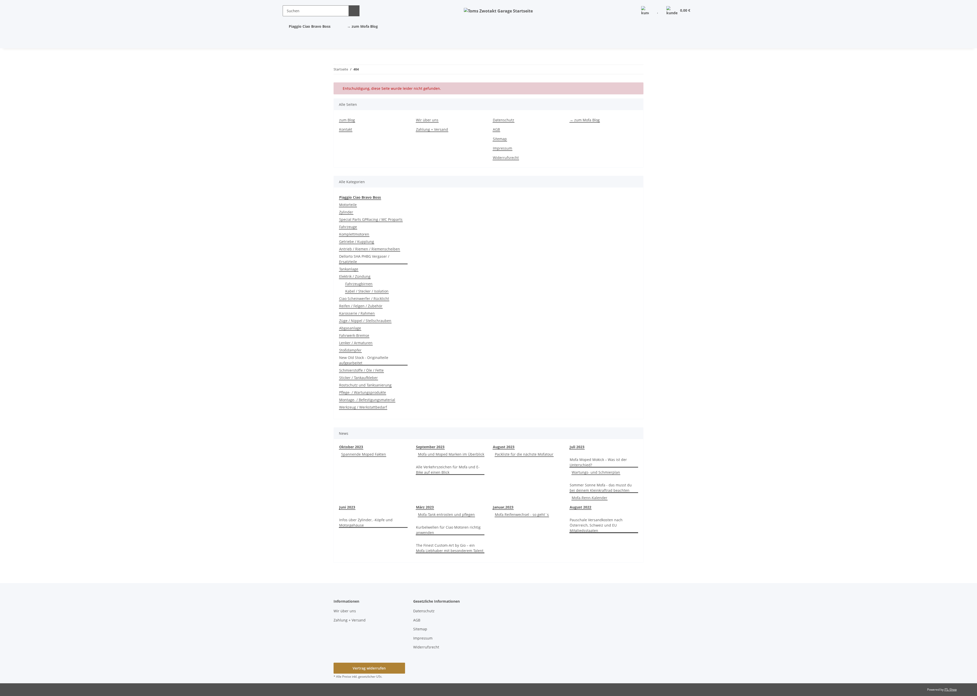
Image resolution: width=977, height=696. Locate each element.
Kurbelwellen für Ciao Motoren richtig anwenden (448, 530)
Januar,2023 (503, 507)
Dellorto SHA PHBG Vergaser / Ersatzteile (364, 259)
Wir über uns (427, 120)
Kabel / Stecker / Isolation (367, 291)
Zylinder (346, 212)
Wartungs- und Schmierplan (596, 472)
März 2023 (425, 507)
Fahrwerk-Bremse (354, 335)
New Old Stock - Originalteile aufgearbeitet (363, 360)
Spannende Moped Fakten (363, 454)
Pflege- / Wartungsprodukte (362, 392)
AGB (496, 129)
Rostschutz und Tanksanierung (365, 385)
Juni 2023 (347, 507)
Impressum (502, 148)
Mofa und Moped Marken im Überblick (451, 454)
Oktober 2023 (351, 446)
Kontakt (345, 129)
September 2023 (430, 446)
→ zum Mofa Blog (362, 26)
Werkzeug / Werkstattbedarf (363, 407)
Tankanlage (348, 269)
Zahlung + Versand (432, 129)
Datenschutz (503, 120)
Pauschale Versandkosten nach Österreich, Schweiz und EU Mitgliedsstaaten (596, 525)
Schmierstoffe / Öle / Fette (361, 370)
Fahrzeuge (348, 226)
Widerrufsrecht (506, 157)
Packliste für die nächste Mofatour (524, 454)
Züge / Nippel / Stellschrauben (365, 320)
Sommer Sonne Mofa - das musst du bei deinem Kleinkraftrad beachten (601, 488)
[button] (645, 11)
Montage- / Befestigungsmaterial (367, 399)
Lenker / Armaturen (355, 342)
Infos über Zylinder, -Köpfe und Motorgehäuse (366, 522)
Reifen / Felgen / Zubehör (360, 305)
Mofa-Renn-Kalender (589, 497)
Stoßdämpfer (350, 350)
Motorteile (348, 204)
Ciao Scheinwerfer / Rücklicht (364, 298)
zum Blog (347, 120)
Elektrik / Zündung (354, 276)
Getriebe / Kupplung (356, 241)
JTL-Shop (950, 689)
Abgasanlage (350, 328)
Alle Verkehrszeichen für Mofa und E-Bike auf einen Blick (448, 470)
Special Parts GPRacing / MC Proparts (371, 219)
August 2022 (580, 507)
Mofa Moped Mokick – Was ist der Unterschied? (598, 462)
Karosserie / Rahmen (357, 313)
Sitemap (500, 138)
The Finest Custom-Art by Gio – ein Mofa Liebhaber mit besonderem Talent (449, 548)
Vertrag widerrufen (369, 668)
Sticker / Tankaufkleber (358, 377)
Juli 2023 (577, 446)
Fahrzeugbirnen (358, 283)
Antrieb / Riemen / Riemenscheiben (369, 248)
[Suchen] (354, 10)
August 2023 (503, 446)
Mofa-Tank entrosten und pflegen (446, 514)
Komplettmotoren (354, 234)
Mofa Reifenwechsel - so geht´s (522, 514)
